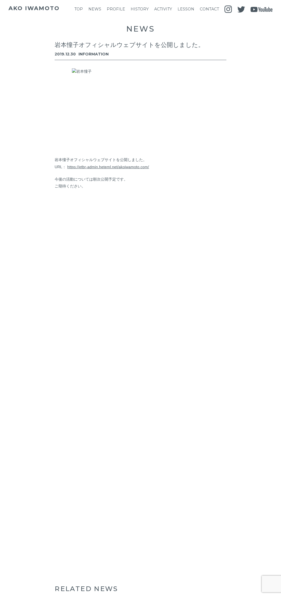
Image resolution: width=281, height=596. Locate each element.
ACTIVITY (163, 9)
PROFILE (116, 9)
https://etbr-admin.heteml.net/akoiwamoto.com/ (108, 167)
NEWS (94, 9)
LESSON (186, 9)
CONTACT (209, 9)
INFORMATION (93, 54)
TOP (78, 9)
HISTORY (140, 9)
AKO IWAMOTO (34, 8)
